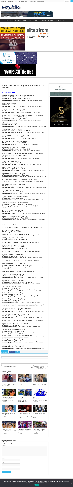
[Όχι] (71, 483)
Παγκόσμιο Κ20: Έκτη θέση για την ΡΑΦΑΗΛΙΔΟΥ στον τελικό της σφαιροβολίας (8, 399)
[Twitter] (60, 1)
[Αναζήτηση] (72, 1)
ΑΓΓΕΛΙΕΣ (44, 20)
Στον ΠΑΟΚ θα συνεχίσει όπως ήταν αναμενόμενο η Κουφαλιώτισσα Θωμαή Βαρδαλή (40, 415)
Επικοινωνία (17, 1)
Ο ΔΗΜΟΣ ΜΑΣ (9, 20)
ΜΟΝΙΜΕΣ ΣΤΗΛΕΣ (60, 20)
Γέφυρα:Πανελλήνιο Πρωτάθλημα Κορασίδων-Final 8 (9, 431)
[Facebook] (59, 1)
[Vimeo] (63, 1)
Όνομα (3, 458)
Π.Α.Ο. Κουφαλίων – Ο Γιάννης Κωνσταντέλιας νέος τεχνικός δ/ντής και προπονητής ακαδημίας (24, 399)
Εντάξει (37, 484)
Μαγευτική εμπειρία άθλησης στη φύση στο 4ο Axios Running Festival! (39, 431)
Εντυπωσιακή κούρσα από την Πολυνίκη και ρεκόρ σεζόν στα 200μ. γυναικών (9, 384)
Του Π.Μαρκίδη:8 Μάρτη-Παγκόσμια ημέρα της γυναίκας (10, 365)
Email (3, 462)
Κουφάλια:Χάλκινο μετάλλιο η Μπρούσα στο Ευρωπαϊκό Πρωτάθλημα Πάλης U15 (24, 431)
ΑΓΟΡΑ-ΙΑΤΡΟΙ (51, 20)
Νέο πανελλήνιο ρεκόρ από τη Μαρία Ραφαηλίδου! (8, 414)
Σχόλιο (4, 445)
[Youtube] (61, 1)
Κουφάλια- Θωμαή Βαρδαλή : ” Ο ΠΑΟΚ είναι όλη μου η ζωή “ (40, 383)
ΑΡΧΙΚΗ (3, 20)
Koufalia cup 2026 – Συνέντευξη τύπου (22, 383)
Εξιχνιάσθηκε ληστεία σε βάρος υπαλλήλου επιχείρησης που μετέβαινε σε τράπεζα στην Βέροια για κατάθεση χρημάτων (38, 366)
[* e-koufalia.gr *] (11, 7)
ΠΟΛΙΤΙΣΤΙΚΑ (37, 20)
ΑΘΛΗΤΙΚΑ (31, 20)
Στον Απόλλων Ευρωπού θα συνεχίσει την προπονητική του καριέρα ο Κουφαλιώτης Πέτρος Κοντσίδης (25, 415)
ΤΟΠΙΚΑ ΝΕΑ (17, 20)
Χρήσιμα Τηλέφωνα (24, 1)
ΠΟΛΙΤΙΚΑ (24, 20)
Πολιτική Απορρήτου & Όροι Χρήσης (37, 1)
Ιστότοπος (4, 467)
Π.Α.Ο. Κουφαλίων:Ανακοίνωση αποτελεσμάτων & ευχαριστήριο (40, 399)
